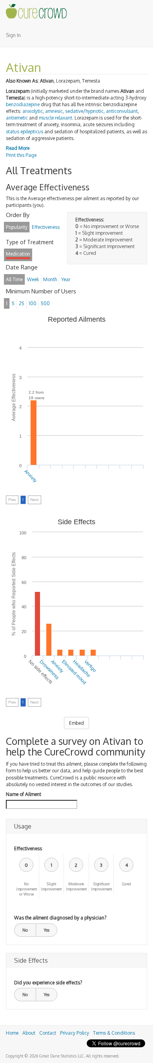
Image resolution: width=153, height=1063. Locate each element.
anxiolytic (32, 111)
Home (12, 1033)
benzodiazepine (23, 104)
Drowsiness (49, 669)
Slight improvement (51, 886)
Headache (82, 668)
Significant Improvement (101, 886)
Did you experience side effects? (48, 983)
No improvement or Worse (26, 889)
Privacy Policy (74, 1033)
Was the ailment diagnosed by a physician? (60, 918)
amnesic (54, 111)
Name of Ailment (23, 794)
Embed (76, 723)
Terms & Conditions (114, 1033)
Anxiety (30, 475)
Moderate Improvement (76, 886)
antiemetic (17, 118)
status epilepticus (24, 131)
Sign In (13, 35)
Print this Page (21, 155)
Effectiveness (28, 848)
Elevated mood (74, 672)
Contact (47, 1033)
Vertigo (90, 666)
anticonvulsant (122, 111)
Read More (17, 148)
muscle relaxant (55, 118)
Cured (126, 884)
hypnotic (95, 111)
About (28, 1033)
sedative (74, 111)
